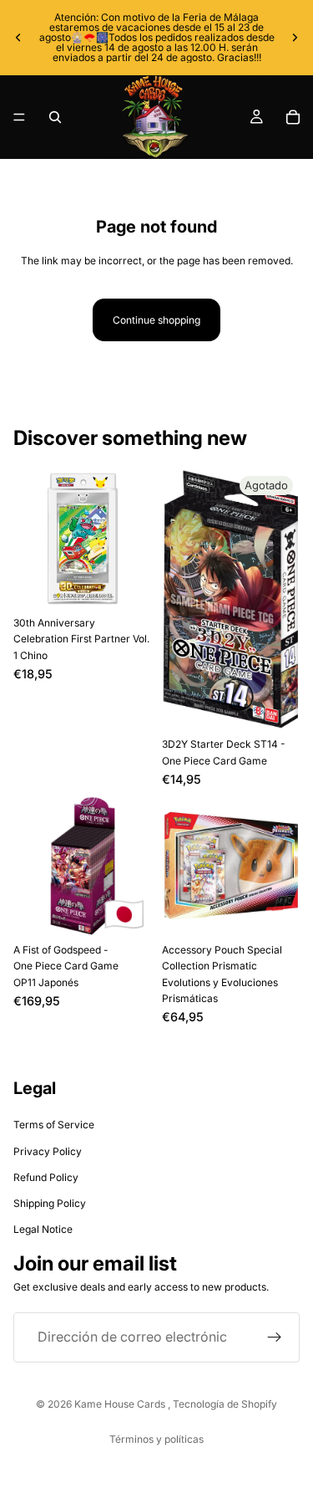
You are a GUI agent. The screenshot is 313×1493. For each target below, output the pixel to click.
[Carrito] (293, 117)
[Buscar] (55, 117)
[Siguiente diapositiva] (294, 37)
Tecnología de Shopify (225, 1404)
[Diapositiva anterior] (18, 37)
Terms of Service (53, 1124)
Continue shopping (156, 320)
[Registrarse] (274, 1336)
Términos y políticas (156, 1439)
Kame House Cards (121, 1404)
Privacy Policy (47, 1151)
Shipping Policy (49, 1203)
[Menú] (19, 117)
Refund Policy (45, 1177)
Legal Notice (43, 1229)
